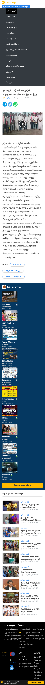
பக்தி (28, 629)
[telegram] (5, 105)
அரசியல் (36, 632)
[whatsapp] (15, 105)
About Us (37, 660)
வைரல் (29, 638)
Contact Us (38, 657)
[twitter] (10, 105)
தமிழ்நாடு (8, 638)
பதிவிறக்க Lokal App (36, 682)
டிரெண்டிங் (15, 635)
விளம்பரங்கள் (38, 638)
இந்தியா (29, 632)
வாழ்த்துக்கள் (38, 635)
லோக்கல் (14, 629)
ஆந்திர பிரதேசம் (7, 634)
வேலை (14, 632)
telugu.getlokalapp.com (28, 667)
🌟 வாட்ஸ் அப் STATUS (22, 637)
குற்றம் (21, 647)
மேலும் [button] (9, 82)
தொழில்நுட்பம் (39, 629)
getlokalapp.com (25, 664)
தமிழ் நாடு (11, 11)
